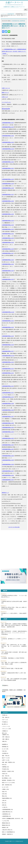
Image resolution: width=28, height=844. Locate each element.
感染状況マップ (5, 492)
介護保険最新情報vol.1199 (8, 460)
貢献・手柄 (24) (5, 755)
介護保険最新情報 (10, 13)
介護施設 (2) (5, 730)
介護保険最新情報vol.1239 (8, 183)
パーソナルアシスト (6, 102)
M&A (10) (4, 764)
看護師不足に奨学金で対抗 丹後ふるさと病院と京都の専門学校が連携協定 (14, 608)
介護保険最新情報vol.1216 (8, 355)
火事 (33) (4, 800)
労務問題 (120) (5, 766)
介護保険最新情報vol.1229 (8, 242)
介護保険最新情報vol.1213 (8, 373)
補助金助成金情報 (6, 108)
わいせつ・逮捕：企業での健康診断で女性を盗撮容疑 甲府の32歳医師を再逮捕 (14, 679)
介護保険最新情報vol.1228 (8, 249)
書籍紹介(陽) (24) (6, 823)
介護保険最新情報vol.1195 (8, 479)
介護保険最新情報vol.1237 (8, 194)
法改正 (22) (4, 773)
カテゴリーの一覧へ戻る (14, 527)
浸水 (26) (4, 802)
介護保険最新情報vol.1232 (8, 229)
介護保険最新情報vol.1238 (8, 188)
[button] (14, 576)
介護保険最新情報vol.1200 (8, 455)
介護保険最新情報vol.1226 (8, 259)
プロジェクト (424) (6, 728)
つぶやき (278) (5, 820)
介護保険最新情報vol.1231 (8, 233)
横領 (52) (4, 741)
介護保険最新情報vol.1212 (8, 386)
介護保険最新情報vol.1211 (8, 392)
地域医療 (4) (5, 744)
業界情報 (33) (5, 746)
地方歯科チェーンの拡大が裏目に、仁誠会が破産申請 (14, 614)
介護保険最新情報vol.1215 (8, 362)
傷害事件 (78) (5, 734)
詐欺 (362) (4, 793)
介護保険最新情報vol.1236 (8, 201)
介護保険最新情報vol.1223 (8, 279)
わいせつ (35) (5, 748)
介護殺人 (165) (5, 789)
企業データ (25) (5, 760)
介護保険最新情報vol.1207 (8, 416)
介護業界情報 (22, 20)
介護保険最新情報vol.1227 (8, 253)
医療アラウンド (5, 92)
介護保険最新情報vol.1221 (8, 320)
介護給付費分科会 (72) (7, 811)
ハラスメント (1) (6, 726)
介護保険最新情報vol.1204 (8, 431)
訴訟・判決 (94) (5, 775)
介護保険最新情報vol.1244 (8, 142)
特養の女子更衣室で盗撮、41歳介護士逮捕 (11, 668)
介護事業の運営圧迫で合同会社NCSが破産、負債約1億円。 (14, 602)
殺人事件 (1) (5, 724)
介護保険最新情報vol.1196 (8, 475)
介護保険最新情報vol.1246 (8, 127)
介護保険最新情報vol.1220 (8, 327)
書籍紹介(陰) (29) (6, 825)
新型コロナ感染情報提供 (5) (8, 832)
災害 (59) (4, 805)
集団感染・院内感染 (6, 780)
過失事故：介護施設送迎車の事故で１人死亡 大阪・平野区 (14, 673)
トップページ (3, 13)
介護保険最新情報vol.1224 (8, 270)
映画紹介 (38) (5, 827)
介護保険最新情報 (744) (7, 809)
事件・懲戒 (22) (6, 736)
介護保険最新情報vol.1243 (8, 148)
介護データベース (6, 88)
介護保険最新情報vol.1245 (8, 135)
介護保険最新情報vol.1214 (8, 368)
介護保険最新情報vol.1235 (8, 214)
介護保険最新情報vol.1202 (8, 444)
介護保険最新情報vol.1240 (8, 179)
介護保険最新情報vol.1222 (8, 312)
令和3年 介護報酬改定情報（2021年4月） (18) (12, 818)
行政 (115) (4, 751)
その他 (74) (4, 807)
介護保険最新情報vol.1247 (8, 122)
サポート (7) (5, 719)
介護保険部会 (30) (6, 814)
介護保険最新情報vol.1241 (8, 168)
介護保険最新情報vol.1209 (8, 403)
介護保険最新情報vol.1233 (8, 225)
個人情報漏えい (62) (6, 778)
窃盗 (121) (4, 791)
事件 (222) (4, 733)
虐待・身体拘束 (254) (7, 784)
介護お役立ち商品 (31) (7, 829)
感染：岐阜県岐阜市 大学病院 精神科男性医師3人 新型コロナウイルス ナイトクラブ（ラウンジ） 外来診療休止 (14, 633)
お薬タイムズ (5, 96)
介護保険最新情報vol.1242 (8, 161)
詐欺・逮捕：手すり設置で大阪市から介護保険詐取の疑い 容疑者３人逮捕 (14, 663)
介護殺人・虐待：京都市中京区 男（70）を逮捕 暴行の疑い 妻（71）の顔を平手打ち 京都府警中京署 (14, 646)
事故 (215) (4, 796)
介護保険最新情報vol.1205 (8, 423)
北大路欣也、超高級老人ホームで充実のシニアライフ (14, 639)
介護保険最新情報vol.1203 (8, 438)
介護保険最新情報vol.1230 (8, 238)
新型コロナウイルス (6, 782)
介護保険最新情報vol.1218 (8, 344)
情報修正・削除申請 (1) (7, 834)
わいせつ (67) (5, 787)
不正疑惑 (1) (5, 721)
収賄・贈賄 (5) (5, 739)
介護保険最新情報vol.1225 (8, 264)
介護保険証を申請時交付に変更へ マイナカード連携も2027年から (14, 596)
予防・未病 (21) (5, 717)
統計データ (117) (6, 757)
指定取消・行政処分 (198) (8, 771)
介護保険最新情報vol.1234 (8, 220)
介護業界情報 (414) (6, 816)
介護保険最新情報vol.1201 (8, 449)
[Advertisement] (14, 546)
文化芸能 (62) (5, 753)
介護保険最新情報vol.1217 (8, 351)
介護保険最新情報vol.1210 (8, 397)
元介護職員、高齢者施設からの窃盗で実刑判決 (12, 658)
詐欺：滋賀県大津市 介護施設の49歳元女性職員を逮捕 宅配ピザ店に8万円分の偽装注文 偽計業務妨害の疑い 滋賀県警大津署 (14, 625)
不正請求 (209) (5, 769)
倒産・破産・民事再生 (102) (8, 762)
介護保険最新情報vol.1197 (8, 471)
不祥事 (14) (4, 715)
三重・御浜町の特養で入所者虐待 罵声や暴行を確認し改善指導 (14, 653)
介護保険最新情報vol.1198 (8, 464)
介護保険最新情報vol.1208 (8, 410)
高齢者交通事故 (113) (7, 798)
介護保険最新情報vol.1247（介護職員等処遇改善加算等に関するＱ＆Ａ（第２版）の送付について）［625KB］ (14, 51)
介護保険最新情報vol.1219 (8, 336)
